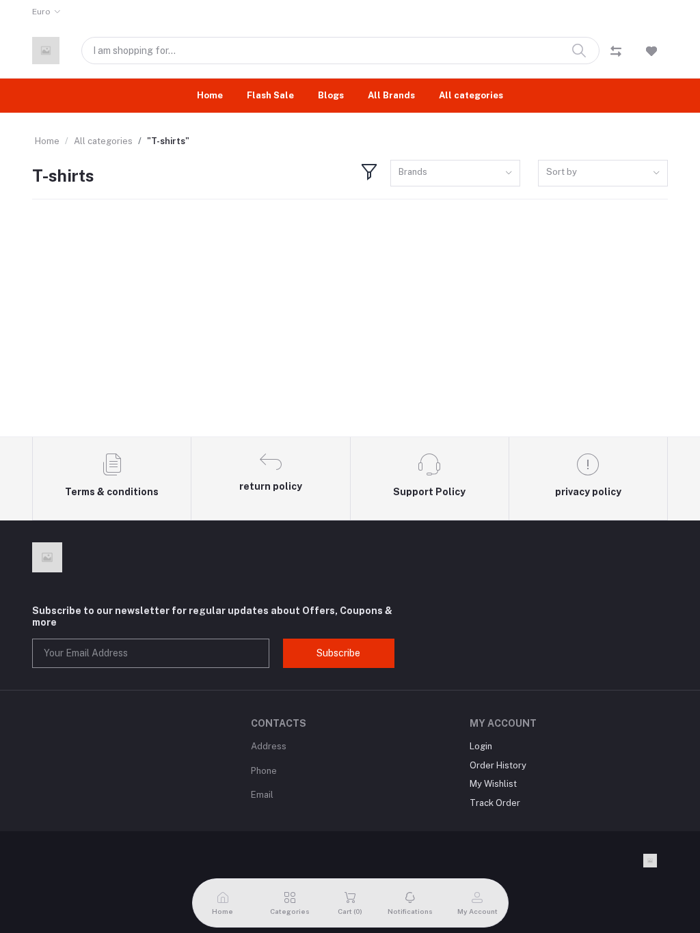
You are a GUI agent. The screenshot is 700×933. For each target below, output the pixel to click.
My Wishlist (493, 784)
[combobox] (455, 173)
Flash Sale (270, 95)
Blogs (331, 95)
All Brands (391, 95)
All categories (471, 95)
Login (481, 746)
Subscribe (338, 652)
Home (210, 95)
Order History (498, 765)
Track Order (495, 803)
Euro (41, 11)
